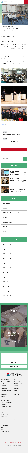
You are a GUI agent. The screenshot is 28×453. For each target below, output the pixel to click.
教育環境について (17, 388)
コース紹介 (3, 410)
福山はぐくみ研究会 (15, 28)
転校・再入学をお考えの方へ (14, 359)
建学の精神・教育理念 (6, 381)
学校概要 (16, 385)
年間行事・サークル (18, 383)
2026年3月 (5, 267)
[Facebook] (2, 125)
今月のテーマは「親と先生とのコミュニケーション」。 (14, 142)
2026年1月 (5, 277)
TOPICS (3, 427)
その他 (4, 231)
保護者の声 (3, 422)
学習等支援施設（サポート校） (8, 412)
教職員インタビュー (5, 414)
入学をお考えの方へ (14, 355)
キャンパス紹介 (17, 381)
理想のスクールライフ (6, 390)
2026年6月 (5, 253)
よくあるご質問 (4, 425)
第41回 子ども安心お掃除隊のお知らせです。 (13, 134)
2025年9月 (5, 295)
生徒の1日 (16, 390)
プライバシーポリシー (6, 438)
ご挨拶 (15, 379)
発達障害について (5, 396)
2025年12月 (6, 281)
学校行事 (5, 217)
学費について (4, 385)
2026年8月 (5, 244)
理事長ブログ (5, 28)
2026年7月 (5, 249)
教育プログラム (4, 416)
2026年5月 (5, 258)
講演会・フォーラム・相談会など (11, 212)
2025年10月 (6, 291)
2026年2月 (5, 272)
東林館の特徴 (4, 388)
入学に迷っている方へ (14, 366)
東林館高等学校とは (5, 379)
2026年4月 (5, 263)
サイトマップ (4, 435)
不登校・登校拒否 (7, 203)
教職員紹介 (3, 383)
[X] (5, 125)
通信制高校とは (4, 394)
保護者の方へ (14, 362)
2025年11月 (6, 286)
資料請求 (3, 429)
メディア (5, 226)
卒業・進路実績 (4, 420)
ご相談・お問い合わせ (6, 431)
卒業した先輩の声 (17, 420)
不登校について (17, 394)
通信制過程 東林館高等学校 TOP (10, 26)
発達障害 (5, 208)
